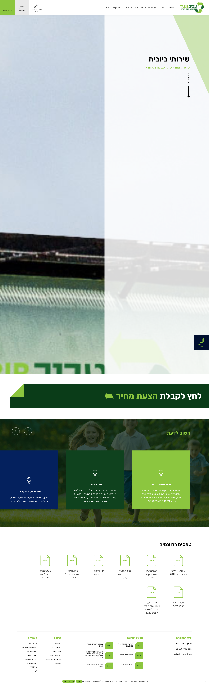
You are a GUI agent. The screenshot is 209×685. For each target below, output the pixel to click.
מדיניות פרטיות (31, 659)
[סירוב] (206, 681)
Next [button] (16, 431)
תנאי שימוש (32, 655)
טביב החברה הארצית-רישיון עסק (125, 574)
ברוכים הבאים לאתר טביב (95, 645)
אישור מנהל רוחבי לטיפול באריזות (45, 574)
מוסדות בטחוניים (54, 655)
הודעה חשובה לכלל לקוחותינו (125, 645)
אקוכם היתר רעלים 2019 (178, 604)
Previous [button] (28, 431)
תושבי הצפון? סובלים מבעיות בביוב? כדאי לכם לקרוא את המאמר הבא (94, 655)
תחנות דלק (56, 647)
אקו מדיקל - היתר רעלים (98, 572)
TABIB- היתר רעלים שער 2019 (178, 572)
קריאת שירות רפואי (29, 647)
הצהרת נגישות (31, 651)
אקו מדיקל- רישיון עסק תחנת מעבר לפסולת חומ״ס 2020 (151, 607)
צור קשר (116, 7)
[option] (161, 479)
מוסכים (58, 663)
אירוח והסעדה (55, 651)
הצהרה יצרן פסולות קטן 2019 (151, 574)
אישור (79, 681)
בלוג (163, 7)
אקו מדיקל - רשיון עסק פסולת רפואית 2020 (72, 574)
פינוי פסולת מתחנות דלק (95, 665)
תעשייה (58, 643)
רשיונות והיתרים (131, 7)
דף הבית (188, 48)
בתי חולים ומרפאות (53, 659)
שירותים (181, 50)
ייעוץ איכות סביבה (149, 7)
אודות (171, 7)
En (107, 7)
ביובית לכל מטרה (126, 655)
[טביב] (192, 7)
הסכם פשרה (32, 663)
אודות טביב (32, 643)
